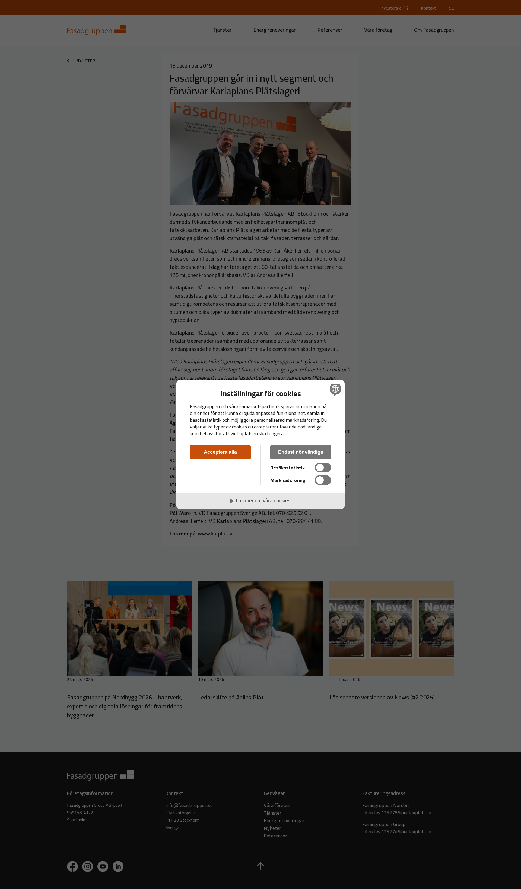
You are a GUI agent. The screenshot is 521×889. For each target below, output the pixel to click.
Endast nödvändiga (300, 452)
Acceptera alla (220, 452)
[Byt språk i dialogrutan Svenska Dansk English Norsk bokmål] (334, 390)
